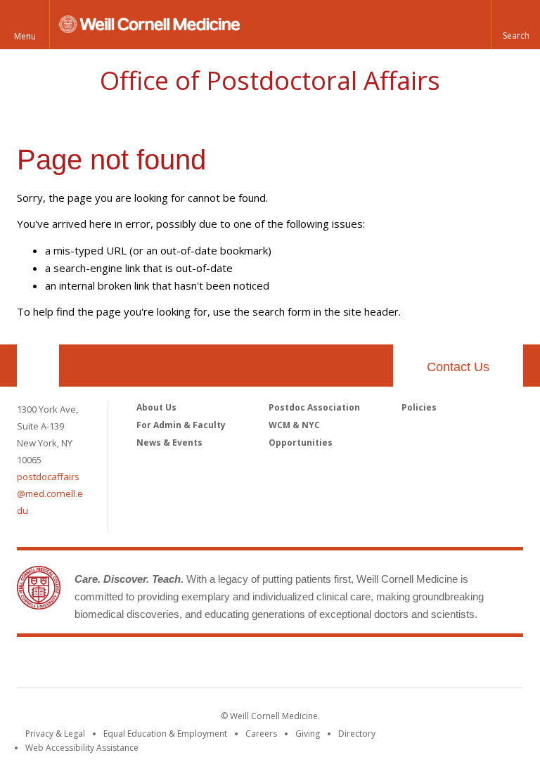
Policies (419, 407)
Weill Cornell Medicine (270, 665)
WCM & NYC (294, 425)
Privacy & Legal (55, 734)
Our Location (38, 365)
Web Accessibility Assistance (82, 748)
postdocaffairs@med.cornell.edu (50, 493)
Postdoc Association (314, 407)
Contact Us (458, 367)
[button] (515, 24)
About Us (156, 407)
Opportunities (301, 442)
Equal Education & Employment (165, 734)
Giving (307, 734)
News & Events (169, 442)
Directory (356, 734)
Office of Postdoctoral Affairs (270, 80)
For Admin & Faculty (181, 425)
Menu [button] (25, 36)
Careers (261, 734)
